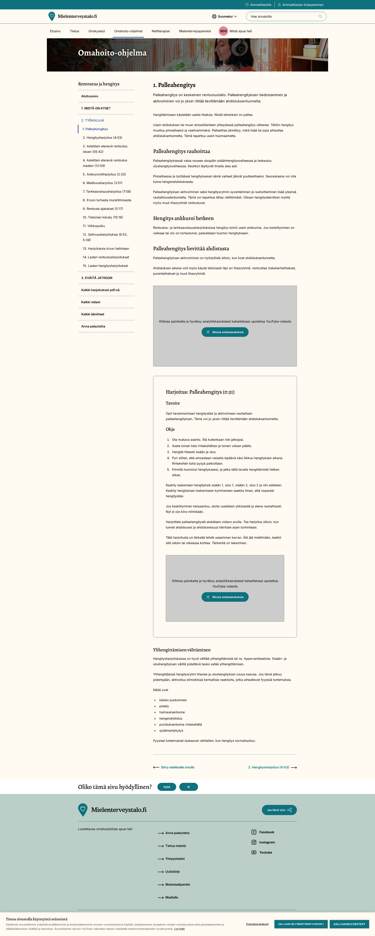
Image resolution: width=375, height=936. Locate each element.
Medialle (171, 897)
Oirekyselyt (96, 31)
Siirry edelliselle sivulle (177, 767)
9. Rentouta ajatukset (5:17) (103, 209)
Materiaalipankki (177, 884)
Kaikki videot (90, 302)
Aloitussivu (89, 96)
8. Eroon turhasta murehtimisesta (107, 200)
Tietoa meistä (175, 846)
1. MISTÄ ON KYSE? (96, 108)
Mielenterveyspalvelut (195, 31)
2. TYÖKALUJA (92, 120)
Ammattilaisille (260, 5)
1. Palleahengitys (95, 129)
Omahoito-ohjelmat (128, 31)
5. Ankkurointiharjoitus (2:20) (104, 174)
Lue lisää (179, 928)
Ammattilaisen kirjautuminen (302, 5)
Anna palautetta (93, 326)
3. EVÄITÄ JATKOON (96, 278)
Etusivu (55, 31)
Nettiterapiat (161, 31)
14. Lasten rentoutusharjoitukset (106, 257)
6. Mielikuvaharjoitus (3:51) (102, 183)
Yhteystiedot (175, 859)
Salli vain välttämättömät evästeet (301, 924)
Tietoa (74, 31)
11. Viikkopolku (94, 226)
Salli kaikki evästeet (349, 924)
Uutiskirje (172, 871)
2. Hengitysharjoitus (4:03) (102, 137)
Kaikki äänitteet (92, 314)
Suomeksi (222, 18)
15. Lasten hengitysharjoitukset (105, 266)
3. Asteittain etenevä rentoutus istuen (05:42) (105, 149)
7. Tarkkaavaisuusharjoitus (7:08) (107, 191)
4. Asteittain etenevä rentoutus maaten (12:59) (105, 163)
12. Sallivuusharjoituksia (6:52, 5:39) (105, 237)
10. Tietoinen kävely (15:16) (103, 217)
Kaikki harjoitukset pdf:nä (100, 290)
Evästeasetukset (257, 924)
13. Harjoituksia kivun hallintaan (106, 248)
